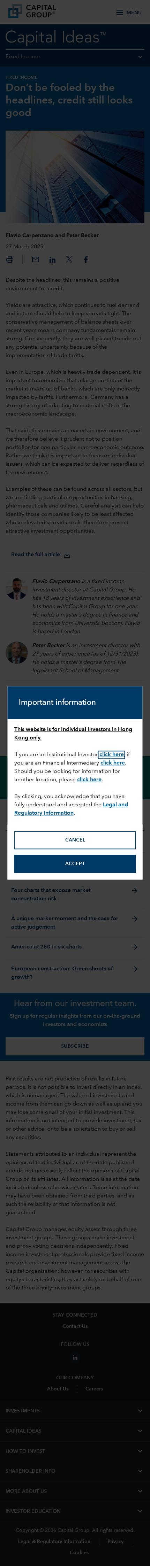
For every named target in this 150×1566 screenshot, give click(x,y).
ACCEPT (75, 863)
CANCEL (75, 840)
